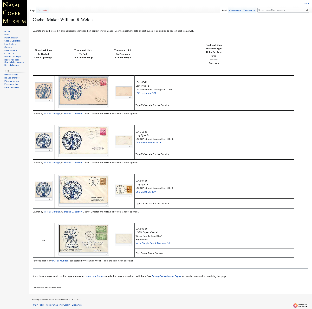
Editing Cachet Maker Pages (166, 276)
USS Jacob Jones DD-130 (149, 142)
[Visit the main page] (14, 13)
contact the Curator (95, 276)
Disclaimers (77, 305)
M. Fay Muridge (52, 113)
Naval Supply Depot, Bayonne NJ (153, 243)
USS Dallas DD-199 (146, 191)
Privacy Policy (38, 305)
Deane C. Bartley (73, 113)
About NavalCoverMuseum (58, 305)
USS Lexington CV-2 (146, 93)
